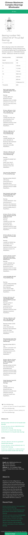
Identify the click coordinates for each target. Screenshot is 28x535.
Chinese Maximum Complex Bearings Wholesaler (14, 4)
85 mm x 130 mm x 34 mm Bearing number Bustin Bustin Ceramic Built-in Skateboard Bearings (14, 511)
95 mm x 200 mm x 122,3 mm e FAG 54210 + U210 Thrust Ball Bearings (9, 112)
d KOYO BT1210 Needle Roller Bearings (11, 430)
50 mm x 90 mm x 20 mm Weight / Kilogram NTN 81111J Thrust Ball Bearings (9, 361)
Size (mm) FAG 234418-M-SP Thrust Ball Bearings (9, 173)
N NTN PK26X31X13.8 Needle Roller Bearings (12, 432)
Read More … (6, 105)
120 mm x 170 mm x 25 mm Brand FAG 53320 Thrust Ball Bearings (9, 153)
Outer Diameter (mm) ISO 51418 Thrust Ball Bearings (9, 382)
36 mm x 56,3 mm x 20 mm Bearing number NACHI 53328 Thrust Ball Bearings (9, 299)
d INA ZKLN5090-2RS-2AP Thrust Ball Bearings (9, 277)
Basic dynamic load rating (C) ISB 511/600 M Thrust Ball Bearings (9, 340)
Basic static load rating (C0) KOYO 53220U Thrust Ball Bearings (9, 91)
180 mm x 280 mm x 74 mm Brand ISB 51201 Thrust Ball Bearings (9, 132)
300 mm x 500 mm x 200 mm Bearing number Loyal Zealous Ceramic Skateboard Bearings (13, 524)
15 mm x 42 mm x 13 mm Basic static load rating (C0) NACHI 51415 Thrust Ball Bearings (9, 257)
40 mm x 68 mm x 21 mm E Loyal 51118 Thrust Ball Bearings (9, 236)
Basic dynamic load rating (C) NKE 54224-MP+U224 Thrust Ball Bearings (9, 195)
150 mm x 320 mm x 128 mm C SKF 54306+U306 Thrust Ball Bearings (9, 319)
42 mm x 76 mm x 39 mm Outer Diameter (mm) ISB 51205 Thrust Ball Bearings (9, 216)
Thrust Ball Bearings (8, 404)
